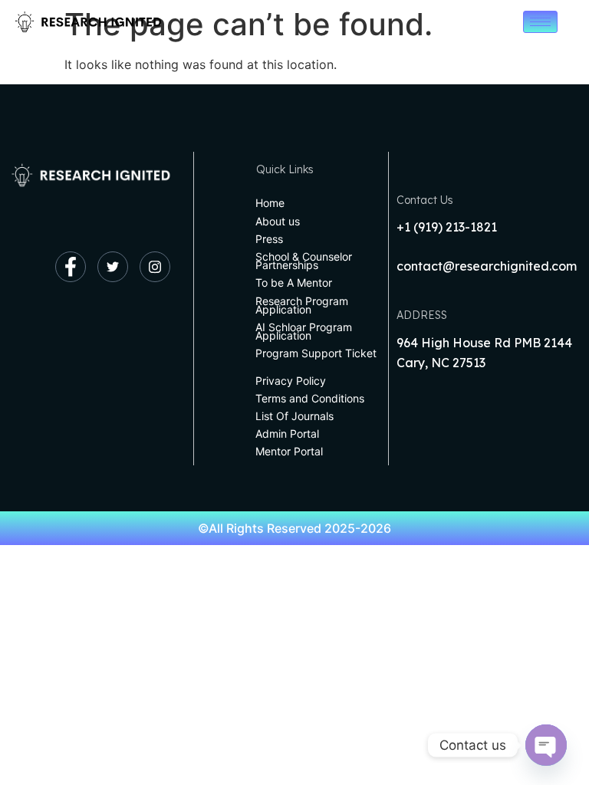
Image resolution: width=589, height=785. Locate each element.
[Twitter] (112, 266)
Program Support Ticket (316, 353)
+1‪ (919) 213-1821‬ (447, 227)
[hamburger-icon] (540, 22)
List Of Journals (294, 416)
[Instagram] (155, 266)
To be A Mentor (293, 282)
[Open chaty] (546, 745)
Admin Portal (287, 433)
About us (277, 221)
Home (270, 203)
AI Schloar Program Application (303, 331)
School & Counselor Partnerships (303, 260)
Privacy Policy (290, 380)
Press (269, 239)
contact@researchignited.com (487, 266)
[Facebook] (70, 266)
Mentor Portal (289, 451)
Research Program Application (301, 305)
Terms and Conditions (309, 398)
